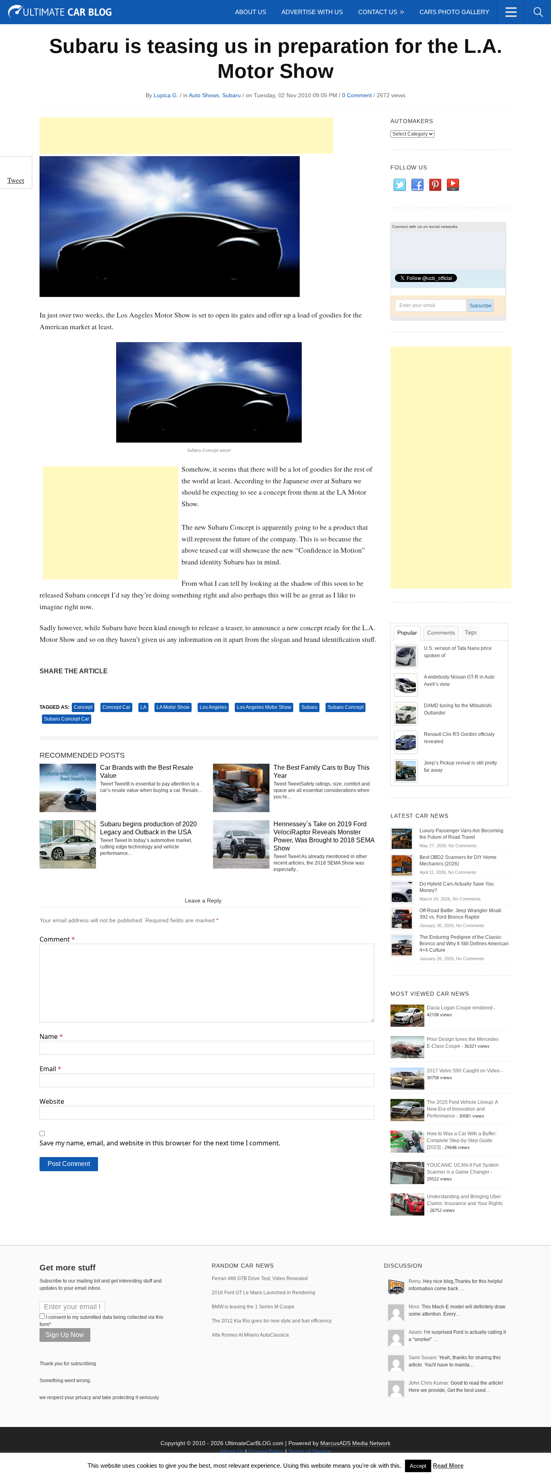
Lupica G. (166, 95)
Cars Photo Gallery (454, 11)
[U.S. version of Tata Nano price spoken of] (406, 656)
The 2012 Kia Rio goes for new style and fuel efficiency (272, 1321)
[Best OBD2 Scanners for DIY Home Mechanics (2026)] (401, 865)
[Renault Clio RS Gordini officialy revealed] (406, 742)
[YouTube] (452, 185)
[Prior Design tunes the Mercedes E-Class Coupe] (407, 1047)
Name (51, 1036)
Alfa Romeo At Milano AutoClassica (250, 1335)
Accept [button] (418, 1466)
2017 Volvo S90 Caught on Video (463, 1071)
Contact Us (377, 11)
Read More (448, 1465)
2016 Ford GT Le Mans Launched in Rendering (263, 1292)
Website (52, 1101)
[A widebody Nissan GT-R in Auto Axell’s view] (406, 684)
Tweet (15, 180)
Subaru (231, 95)
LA (143, 707)
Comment (57, 939)
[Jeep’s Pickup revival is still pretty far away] (406, 770)
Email (50, 1068)
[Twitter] (399, 185)
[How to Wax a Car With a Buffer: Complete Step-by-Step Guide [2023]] (407, 1141)
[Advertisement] (186, 135)
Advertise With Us (312, 11)
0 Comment (357, 95)
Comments (441, 632)
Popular (407, 632)
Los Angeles (213, 707)
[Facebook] (417, 185)
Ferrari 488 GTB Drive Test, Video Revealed (260, 1278)
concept (83, 707)
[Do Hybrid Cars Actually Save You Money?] (401, 891)
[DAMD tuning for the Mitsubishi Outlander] (406, 713)
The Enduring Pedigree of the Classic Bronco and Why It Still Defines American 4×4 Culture (464, 943)
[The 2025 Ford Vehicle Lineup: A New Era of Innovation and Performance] (407, 1110)
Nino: (414, 1307)
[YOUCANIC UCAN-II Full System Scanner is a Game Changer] (407, 1173)
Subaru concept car (66, 719)
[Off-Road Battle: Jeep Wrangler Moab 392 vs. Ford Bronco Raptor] (401, 918)
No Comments (463, 845)
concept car (116, 707)
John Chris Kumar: (429, 1383)
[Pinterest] (434, 185)
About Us (250, 11)
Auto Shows (204, 95)
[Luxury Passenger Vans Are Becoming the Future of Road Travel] (401, 838)
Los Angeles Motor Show (264, 707)
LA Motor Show (173, 707)
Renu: (415, 1281)
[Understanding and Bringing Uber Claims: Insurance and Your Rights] (407, 1204)
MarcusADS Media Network (355, 1443)
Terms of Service (309, 1451)
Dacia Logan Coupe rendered (460, 1008)
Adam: (416, 1332)
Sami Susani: (423, 1357)
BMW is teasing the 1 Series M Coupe (253, 1307)
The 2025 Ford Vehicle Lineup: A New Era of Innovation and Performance (462, 1109)
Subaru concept (345, 707)
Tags (471, 632)
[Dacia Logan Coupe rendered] (407, 1015)
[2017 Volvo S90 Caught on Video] (407, 1078)
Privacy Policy (266, 1451)
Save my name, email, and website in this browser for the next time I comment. (160, 1143)
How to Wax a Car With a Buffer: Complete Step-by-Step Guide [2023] (462, 1140)
